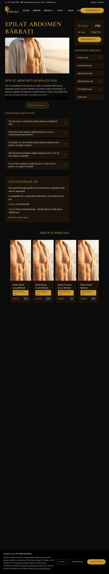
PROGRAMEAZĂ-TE (92, 10)
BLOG (71, 10)
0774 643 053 (13, 2)
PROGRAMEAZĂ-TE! (88, 39)
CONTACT (81, 10)
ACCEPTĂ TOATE (96, 562)
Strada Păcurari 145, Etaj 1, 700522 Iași (39, 2)
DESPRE (36, 10)
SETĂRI (62, 562)
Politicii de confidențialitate (39, 568)
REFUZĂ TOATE (77, 562)
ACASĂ (26, 10)
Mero (25, 217)
